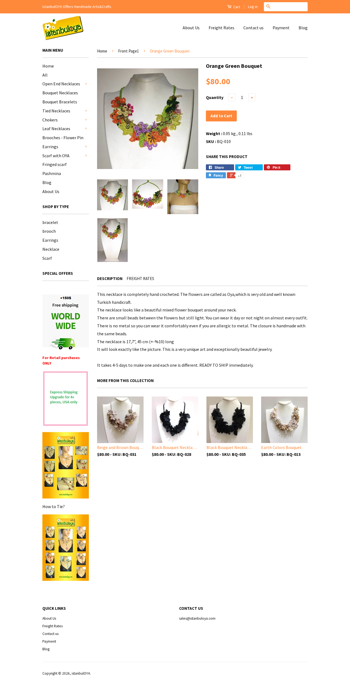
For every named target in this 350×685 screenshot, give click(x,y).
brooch (49, 231)
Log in (253, 6)
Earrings (50, 146)
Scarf (47, 258)
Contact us (253, 27)
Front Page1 (128, 51)
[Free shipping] (65, 322)
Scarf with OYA (55, 155)
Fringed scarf (54, 164)
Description (109, 278)
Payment (281, 27)
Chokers (50, 120)
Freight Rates (221, 27)
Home (48, 66)
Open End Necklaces (61, 83)
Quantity (214, 97)
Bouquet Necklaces (60, 92)
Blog (303, 27)
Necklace (50, 249)
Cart (236, 6)
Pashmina (51, 173)
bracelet (50, 222)
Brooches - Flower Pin (62, 137)
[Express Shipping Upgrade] (65, 399)
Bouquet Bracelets (59, 101)
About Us (191, 27)
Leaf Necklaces (56, 128)
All (45, 75)
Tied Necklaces (56, 110)
